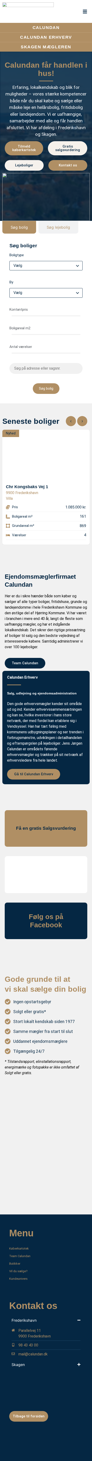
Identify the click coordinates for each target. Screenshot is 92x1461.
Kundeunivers (18, 1278)
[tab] (19, 227)
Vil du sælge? (18, 1271)
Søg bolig (46, 388)
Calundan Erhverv (46, 37)
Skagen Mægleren (46, 47)
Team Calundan (19, 1256)
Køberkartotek (19, 1248)
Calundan (46, 27)
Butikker (14, 1263)
